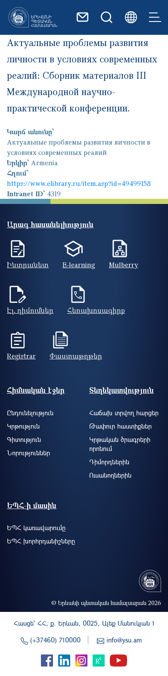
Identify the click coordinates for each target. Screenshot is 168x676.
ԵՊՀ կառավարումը (36, 527)
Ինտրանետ (28, 264)
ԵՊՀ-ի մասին (31, 505)
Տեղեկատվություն (121, 390)
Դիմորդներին (109, 461)
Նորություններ (28, 452)
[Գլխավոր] (33, 17)
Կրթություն (23, 426)
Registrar (21, 356)
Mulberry (123, 264)
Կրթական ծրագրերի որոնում (119, 444)
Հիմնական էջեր (36, 390)
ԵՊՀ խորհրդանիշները (41, 541)
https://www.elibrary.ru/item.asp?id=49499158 (79, 183)
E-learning (78, 264)
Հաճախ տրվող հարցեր (124, 412)
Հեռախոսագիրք (96, 310)
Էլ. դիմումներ (30, 310)
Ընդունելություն (30, 412)
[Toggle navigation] (155, 17)
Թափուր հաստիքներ (120, 426)
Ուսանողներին (110, 475)
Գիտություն (24, 439)
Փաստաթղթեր (76, 356)
